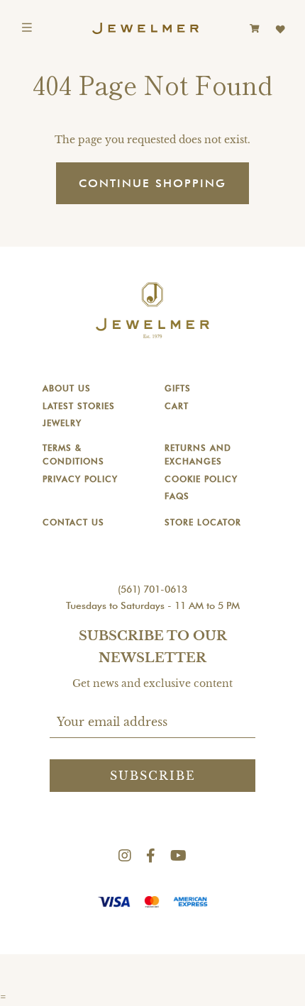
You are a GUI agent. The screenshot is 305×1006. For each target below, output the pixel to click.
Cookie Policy (201, 479)
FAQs (177, 496)
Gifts (178, 388)
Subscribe (153, 776)
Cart (177, 406)
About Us (67, 388)
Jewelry (62, 423)
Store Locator (203, 522)
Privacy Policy (80, 479)
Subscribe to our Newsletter (153, 647)
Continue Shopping (152, 183)
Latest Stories (79, 406)
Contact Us (73, 522)
